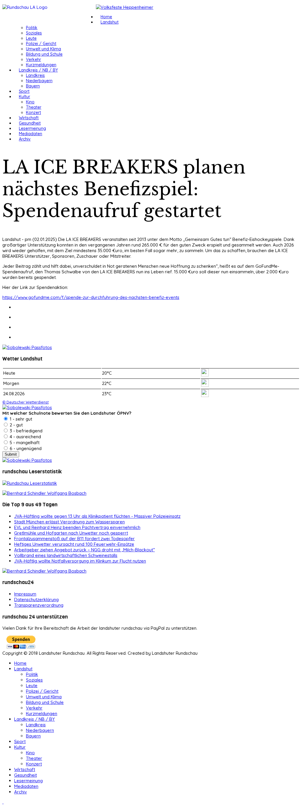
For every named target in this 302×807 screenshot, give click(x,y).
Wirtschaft (29, 117)
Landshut (110, 22)
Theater (33, 107)
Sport (24, 91)
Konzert (33, 112)
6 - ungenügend (25, 448)
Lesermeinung (32, 128)
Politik (31, 27)
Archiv (25, 139)
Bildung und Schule (44, 54)
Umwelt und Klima (43, 49)
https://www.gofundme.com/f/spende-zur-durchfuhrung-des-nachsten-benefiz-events (90, 297)
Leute (31, 38)
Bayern (33, 86)
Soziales (34, 33)
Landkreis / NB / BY (38, 70)
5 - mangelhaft (24, 442)
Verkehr (33, 59)
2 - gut (16, 425)
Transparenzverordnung (38, 605)
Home (106, 16)
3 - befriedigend (25, 431)
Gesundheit (30, 123)
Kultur (24, 96)
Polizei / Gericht (41, 43)
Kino (30, 102)
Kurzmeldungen (41, 64)
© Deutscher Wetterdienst (25, 402)
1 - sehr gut (20, 419)
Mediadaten (30, 133)
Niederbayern (39, 80)
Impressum (25, 594)
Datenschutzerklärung (36, 599)
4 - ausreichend (25, 436)
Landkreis (35, 75)
